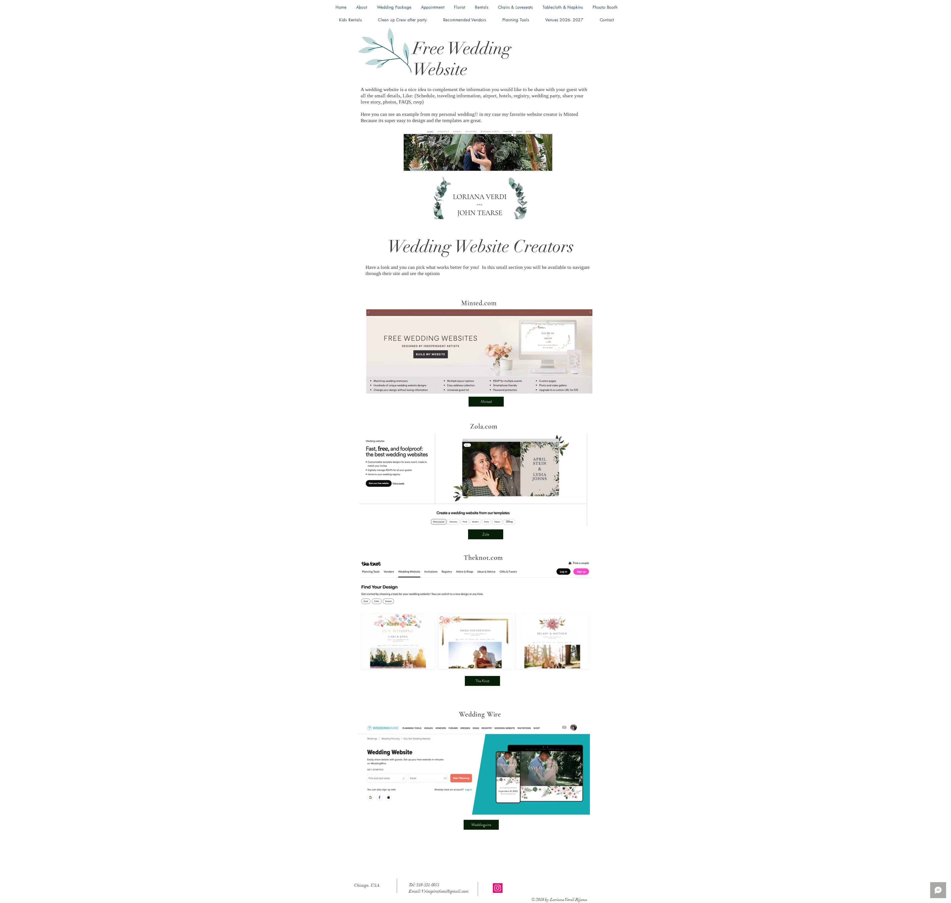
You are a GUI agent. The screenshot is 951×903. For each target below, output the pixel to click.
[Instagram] (497, 888)
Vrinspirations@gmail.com (445, 891)
